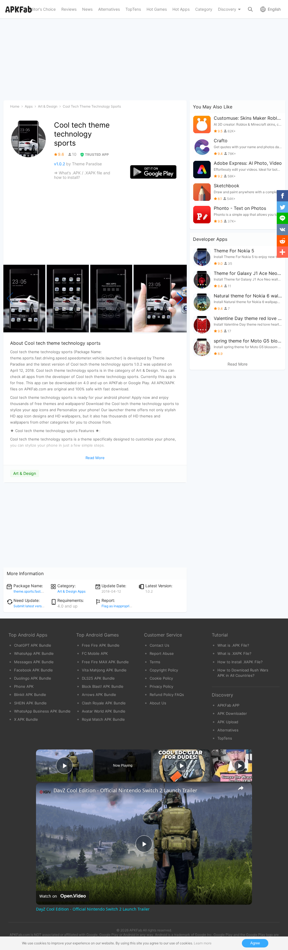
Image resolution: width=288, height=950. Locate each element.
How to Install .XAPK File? (240, 662)
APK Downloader (232, 713)
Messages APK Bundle (34, 662)
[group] (24, 298)
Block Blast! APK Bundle (102, 686)
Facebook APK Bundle (33, 670)
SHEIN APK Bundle (30, 703)
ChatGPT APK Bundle (32, 645)
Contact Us (159, 645)
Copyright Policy (164, 670)
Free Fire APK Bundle (101, 645)
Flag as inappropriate (118, 606)
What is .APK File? (233, 645)
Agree (255, 943)
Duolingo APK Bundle (32, 678)
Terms (155, 662)
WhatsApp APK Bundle (34, 653)
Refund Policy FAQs (167, 694)
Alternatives (227, 730)
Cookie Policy (161, 678)
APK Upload (227, 722)
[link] (45, 792)
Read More (238, 364)
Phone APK (24, 686)
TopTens (224, 738)
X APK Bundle (26, 719)
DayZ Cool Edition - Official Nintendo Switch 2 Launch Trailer (125, 790)
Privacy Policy (161, 686)
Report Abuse (162, 653)
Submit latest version (30, 606)
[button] (180, 298)
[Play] (181, 765)
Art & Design (24, 473)
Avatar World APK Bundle (103, 711)
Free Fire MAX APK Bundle (105, 662)
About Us (158, 703)
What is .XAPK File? (234, 653)
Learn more (203, 943)
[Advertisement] (95, 525)
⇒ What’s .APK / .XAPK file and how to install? (82, 175)
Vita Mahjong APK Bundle (104, 670)
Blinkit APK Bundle (30, 694)
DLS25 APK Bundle (98, 678)
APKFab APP (228, 705)
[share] (241, 788)
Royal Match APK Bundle (103, 719)
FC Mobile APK (95, 653)
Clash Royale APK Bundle (104, 703)
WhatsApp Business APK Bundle (42, 711)
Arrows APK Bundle (99, 694)
